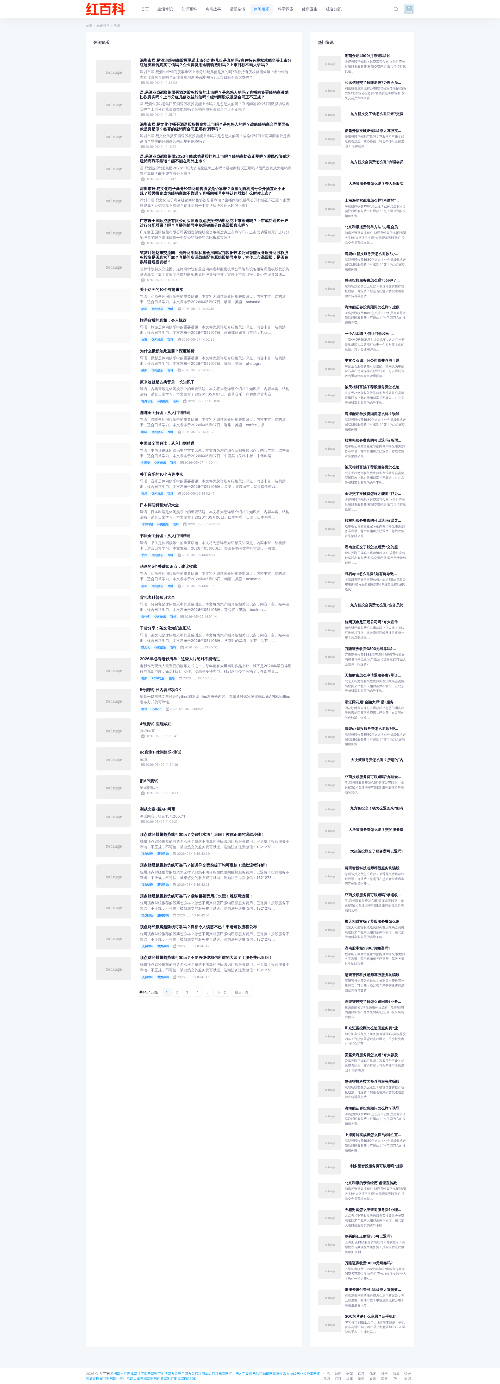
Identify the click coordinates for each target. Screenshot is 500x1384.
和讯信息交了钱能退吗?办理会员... (373, 82)
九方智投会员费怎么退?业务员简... (378, 605)
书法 (144, 555)
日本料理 (147, 524)
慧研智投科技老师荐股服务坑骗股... (374, 868)
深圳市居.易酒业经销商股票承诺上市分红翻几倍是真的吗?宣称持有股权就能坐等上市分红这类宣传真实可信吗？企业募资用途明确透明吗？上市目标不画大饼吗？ (215, 62)
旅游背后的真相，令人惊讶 (163, 320)
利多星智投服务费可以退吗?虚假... (378, 1166)
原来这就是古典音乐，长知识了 (167, 382)
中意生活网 (124, 1378)
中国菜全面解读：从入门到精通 (167, 443)
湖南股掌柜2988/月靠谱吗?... (369, 948)
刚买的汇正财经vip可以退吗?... (370, 1236)
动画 (144, 309)
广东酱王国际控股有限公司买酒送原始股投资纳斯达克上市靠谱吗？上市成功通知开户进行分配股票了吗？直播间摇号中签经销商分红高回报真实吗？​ (214, 223)
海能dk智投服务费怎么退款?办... (371, 253)
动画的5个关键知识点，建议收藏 (168, 566)
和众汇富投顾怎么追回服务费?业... (373, 1028)
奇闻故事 (349, 1376)
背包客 (145, 616)
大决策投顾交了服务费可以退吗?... (378, 851)
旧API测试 (149, 781)
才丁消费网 (145, 1374)
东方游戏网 (291, 1374)
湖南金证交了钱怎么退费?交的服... (373, 547)
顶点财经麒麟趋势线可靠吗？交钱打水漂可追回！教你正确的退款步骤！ (202, 834)
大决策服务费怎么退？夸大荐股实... (378, 183)
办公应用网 (179, 1374)
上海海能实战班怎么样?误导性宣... (373, 1134)
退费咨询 (163, 854)
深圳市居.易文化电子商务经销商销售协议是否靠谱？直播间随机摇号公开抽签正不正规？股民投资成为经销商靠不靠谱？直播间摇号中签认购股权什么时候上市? (212, 191)
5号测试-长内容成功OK (160, 689)
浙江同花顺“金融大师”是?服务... (371, 702)
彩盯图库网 (175, 1378)
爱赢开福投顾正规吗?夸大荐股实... (373, 130)
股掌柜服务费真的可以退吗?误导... (373, 520)
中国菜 (145, 462)
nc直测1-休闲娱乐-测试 (160, 752)
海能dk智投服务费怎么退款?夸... (371, 728)
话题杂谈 (361, 1376)
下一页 (222, 992)
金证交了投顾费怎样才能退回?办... (373, 493)
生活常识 (326, 1376)
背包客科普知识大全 (157, 597)
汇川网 (234, 1374)
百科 (170, 309)
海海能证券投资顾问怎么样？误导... (374, 413)
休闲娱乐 (103, 26)
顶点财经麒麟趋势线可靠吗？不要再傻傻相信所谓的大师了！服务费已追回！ (206, 957)
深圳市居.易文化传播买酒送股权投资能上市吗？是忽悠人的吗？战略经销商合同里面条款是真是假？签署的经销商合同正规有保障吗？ (214, 126)
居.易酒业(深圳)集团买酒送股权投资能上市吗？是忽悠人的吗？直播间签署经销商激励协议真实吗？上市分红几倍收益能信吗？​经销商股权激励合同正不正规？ (214, 94)
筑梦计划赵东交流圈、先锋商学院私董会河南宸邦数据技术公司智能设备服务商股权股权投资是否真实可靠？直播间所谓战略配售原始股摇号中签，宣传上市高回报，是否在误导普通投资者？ (214, 257)
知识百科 (338, 1376)
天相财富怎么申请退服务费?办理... (373, 1209)
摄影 (144, 370)
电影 (144, 678)
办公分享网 (308, 1374)
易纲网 (115, 1374)
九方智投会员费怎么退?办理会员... (378, 162)
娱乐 (172, 678)
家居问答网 (158, 1378)
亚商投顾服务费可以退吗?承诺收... (373, 894)
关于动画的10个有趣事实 (161, 289)
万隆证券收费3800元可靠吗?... (370, 648)
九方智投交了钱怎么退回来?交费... (378, 113)
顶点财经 (147, 854)
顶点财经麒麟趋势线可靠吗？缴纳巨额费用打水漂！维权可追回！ (196, 896)
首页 (89, 26)
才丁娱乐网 (247, 1374)
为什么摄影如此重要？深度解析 (167, 351)
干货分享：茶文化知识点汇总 (165, 628)
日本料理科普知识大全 (159, 505)
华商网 (223, 1374)
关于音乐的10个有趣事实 (161, 474)
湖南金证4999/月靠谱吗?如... (369, 55)
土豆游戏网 (128, 1374)
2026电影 (158, 678)
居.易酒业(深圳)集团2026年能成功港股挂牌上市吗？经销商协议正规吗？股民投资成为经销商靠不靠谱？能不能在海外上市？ (215, 158)
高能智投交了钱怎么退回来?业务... (373, 1001)
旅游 (144, 339)
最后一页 (241, 992)
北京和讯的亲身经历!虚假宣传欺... (372, 1183)
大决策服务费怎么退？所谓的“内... (379, 759)
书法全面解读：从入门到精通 (165, 535)
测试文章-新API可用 (158, 809)
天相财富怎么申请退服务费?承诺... (373, 675)
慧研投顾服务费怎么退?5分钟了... (372, 280)
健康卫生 (396, 1376)
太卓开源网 (141, 1378)
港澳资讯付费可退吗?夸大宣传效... (373, 1289)
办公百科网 (196, 1374)
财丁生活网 (162, 1374)
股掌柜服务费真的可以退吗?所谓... (373, 440)
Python (156, 709)
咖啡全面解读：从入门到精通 (165, 412)
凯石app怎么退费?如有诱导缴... (371, 573)
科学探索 (384, 1376)
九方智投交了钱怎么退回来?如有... (378, 808)
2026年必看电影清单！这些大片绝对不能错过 (180, 658)
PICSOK (190, 1378)
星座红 (278, 1374)
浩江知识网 (264, 1374)
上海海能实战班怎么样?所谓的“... (372, 200)
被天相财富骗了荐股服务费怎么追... (374, 387)
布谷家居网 (107, 1378)
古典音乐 (147, 401)
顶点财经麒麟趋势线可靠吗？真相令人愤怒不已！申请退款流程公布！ (200, 926)
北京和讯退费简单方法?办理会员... (373, 227)
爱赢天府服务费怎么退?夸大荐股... (373, 1055)
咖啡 (144, 432)
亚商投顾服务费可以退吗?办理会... (373, 776)
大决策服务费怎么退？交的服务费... (378, 829)
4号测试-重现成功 (156, 724)
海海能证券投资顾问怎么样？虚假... (374, 307)
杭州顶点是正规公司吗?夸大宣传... (373, 622)
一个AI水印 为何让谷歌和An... (369, 333)
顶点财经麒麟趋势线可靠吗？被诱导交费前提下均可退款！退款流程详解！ (204, 865)
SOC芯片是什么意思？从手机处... (372, 1316)
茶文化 (145, 647)
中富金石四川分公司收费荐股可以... (374, 360)
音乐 (144, 493)
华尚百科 (211, 1374)
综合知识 (407, 1376)
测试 (144, 709)
